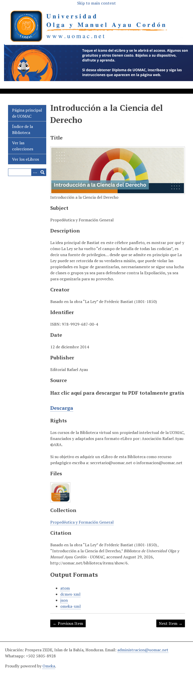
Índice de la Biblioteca (22, 129)
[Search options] (35, 172)
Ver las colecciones (22, 146)
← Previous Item (68, 623)
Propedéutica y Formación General (82, 522)
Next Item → (170, 623)
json (64, 600)
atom (65, 588)
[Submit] (42, 172)
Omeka (48, 666)
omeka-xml (70, 606)
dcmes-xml (70, 594)
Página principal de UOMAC (27, 113)
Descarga (61, 407)
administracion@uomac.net (142, 650)
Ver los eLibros (25, 159)
